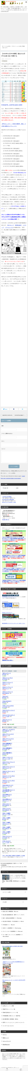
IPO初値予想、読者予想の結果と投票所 (11, 104)
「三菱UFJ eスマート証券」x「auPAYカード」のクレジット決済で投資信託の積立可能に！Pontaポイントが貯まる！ (14, 570)
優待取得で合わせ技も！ (7, 660)
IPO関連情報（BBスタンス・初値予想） (12, 1015)
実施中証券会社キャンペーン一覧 (10, 1012)
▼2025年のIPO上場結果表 (8, 499)
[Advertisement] (14, 28)
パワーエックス (9, 227)
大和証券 (4, 772)
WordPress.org (6, 1044)
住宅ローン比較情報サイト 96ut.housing (12, 928)
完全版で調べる (5, 519)
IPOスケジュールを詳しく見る (9, 502)
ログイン (5, 1034)
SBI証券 (10, 573)
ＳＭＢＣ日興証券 (14, 632)
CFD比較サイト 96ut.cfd (9, 924)
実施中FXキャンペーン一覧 (9, 1009)
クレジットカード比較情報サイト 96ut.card (12, 931)
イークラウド (5, 601)
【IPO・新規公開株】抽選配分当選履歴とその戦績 (13, 855)
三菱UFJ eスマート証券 (10, 562)
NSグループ (10, 225)
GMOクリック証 (5, 786)
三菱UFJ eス (5, 684)
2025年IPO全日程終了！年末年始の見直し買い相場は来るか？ (21, 415)
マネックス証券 (9, 530)
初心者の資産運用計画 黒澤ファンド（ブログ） (14, 914)
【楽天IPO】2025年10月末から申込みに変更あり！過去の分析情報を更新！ (8, 415)
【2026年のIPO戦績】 (7, 496)
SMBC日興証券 (5, 693)
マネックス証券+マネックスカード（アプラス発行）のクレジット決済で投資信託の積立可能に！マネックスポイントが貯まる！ (13, 539)
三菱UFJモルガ (5, 688)
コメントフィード (7, 1041)
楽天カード (16, 543)
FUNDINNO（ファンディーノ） (9, 596)
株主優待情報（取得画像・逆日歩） (11, 1019)
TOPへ (21, 1069)
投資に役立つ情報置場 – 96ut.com (10, 911)
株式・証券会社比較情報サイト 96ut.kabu (12, 918)
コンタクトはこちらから (8, 1025)
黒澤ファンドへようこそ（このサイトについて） (14, 1022)
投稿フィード (6, 1037)
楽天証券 (11, 543)
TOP (12, 863)
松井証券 (14, 641)
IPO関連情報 (4, 61)
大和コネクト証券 (6, 758)
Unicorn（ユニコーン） (7, 612)
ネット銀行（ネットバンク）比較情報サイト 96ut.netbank (13, 935)
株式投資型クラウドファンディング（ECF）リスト (13, 623)
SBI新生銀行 (18, 225)
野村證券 (4, 697)
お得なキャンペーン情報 (8, 1005)
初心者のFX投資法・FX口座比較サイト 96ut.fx (13, 921)
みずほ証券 (4, 679)
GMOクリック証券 (14, 651)
